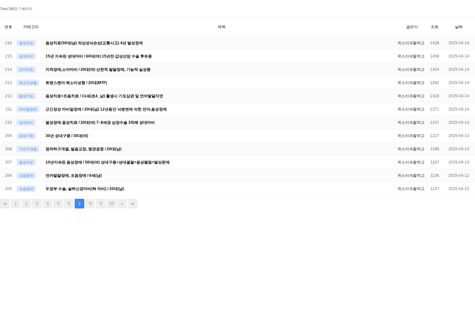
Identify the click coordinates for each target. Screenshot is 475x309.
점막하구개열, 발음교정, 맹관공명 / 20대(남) (83, 149)
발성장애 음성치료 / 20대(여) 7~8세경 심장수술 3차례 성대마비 (100, 122)
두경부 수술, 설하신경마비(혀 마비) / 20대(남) (85, 188)
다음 (122, 203)
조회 (434, 27)
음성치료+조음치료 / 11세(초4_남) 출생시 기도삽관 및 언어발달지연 (104, 96)
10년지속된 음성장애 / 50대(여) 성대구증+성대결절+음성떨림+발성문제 (108, 162)
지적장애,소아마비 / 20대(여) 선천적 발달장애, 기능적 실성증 (98, 69)
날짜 (459, 27)
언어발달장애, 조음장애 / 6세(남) (74, 175)
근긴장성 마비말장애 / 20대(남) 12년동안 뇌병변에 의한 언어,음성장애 (106, 109)
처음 (5, 203)
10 (111, 203)
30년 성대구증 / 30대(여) (67, 135)
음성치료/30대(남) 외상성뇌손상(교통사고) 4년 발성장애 (94, 43)
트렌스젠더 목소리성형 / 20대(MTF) (76, 82)
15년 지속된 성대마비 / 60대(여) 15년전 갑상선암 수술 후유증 (99, 56)
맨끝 (133, 203)
